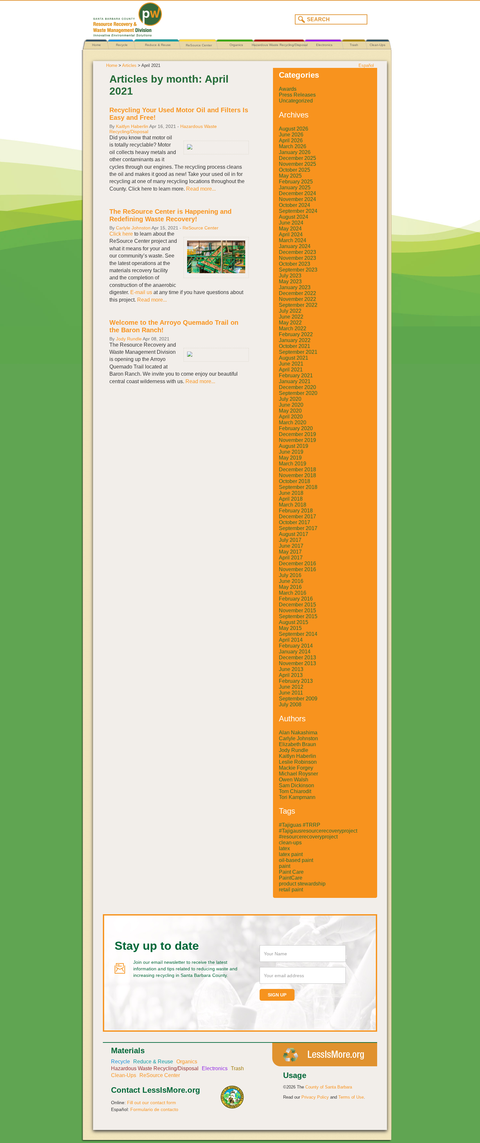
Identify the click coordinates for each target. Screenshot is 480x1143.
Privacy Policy (315, 1097)
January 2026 (295, 152)
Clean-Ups (377, 45)
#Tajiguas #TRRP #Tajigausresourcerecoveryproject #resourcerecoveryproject (318, 830)
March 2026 (292, 146)
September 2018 (298, 487)
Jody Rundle (129, 338)
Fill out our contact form (151, 1102)
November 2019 (297, 440)
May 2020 (290, 411)
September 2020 (298, 393)
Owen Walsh (293, 779)
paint (284, 866)
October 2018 (294, 481)
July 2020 (290, 399)
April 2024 (291, 234)
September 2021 (298, 352)
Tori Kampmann (297, 797)
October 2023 (294, 264)
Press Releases (297, 95)
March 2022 (292, 328)
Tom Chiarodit (295, 791)
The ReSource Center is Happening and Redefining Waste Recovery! (170, 215)
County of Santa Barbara (328, 1087)
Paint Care (291, 872)
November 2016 (297, 569)
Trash (354, 45)
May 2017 (290, 552)
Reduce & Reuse (158, 45)
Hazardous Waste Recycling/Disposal (280, 45)
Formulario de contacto (154, 1109)
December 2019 (297, 434)
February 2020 (296, 428)
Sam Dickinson (296, 785)
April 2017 (291, 557)
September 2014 (298, 634)
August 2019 (293, 446)
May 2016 (290, 587)
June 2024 (291, 223)
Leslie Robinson (298, 762)
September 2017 (298, 528)
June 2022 (291, 317)
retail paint (291, 889)
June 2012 (291, 687)
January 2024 (295, 246)
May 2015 (290, 628)
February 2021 (296, 375)
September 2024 (298, 211)
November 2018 (297, 475)
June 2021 (291, 364)
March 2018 (292, 505)
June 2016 (291, 581)
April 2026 (291, 140)
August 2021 (293, 358)
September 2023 (298, 270)
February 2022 (296, 334)
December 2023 (297, 252)
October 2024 (294, 205)
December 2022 (297, 293)
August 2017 (293, 534)
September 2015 (298, 616)
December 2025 (297, 158)
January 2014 (295, 651)
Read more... (201, 189)
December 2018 (297, 469)
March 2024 (292, 240)
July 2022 (290, 311)
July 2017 (290, 540)
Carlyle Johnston (133, 227)
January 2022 (295, 340)
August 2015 (293, 622)
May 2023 (290, 281)
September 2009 (298, 698)
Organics (236, 45)
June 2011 (291, 693)
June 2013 (291, 669)
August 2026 (293, 129)
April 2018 (291, 499)
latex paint (291, 854)
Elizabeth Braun (297, 744)
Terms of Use (351, 1097)
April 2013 (291, 675)
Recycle (122, 45)
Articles (129, 65)
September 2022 (298, 305)
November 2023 (297, 258)
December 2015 (297, 604)
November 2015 (297, 610)
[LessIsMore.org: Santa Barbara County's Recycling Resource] (163, 18)
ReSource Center (199, 45)
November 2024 (297, 199)
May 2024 (290, 228)
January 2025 (295, 187)
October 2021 (294, 346)
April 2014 (291, 640)
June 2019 (291, 452)
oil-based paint (296, 860)
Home (96, 45)
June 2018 (291, 493)
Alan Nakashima (298, 732)
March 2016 (292, 593)
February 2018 (296, 510)
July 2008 (290, 704)
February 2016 (296, 599)
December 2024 (297, 193)
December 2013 (297, 657)
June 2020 (291, 405)
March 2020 (292, 422)
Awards (287, 89)
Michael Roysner (298, 773)
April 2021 (291, 369)
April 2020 (291, 416)
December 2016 (297, 563)
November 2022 (297, 299)
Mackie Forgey (296, 768)
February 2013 (296, 681)
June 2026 (291, 134)
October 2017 (294, 522)
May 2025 (290, 176)
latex (284, 848)
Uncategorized (296, 100)
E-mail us (141, 292)
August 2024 (293, 217)
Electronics (324, 45)
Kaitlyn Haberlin (132, 126)
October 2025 (294, 170)
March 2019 (292, 463)
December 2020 (297, 387)
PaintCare (290, 878)
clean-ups (290, 842)
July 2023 (290, 275)
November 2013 (297, 663)
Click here (121, 234)
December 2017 (297, 516)
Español (366, 65)
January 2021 (295, 381)
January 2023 (295, 287)
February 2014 (296, 646)
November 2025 (297, 164)
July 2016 (290, 575)
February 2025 (296, 181)
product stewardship (302, 883)
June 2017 (291, 546)
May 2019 (290, 458)
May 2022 (290, 322)
